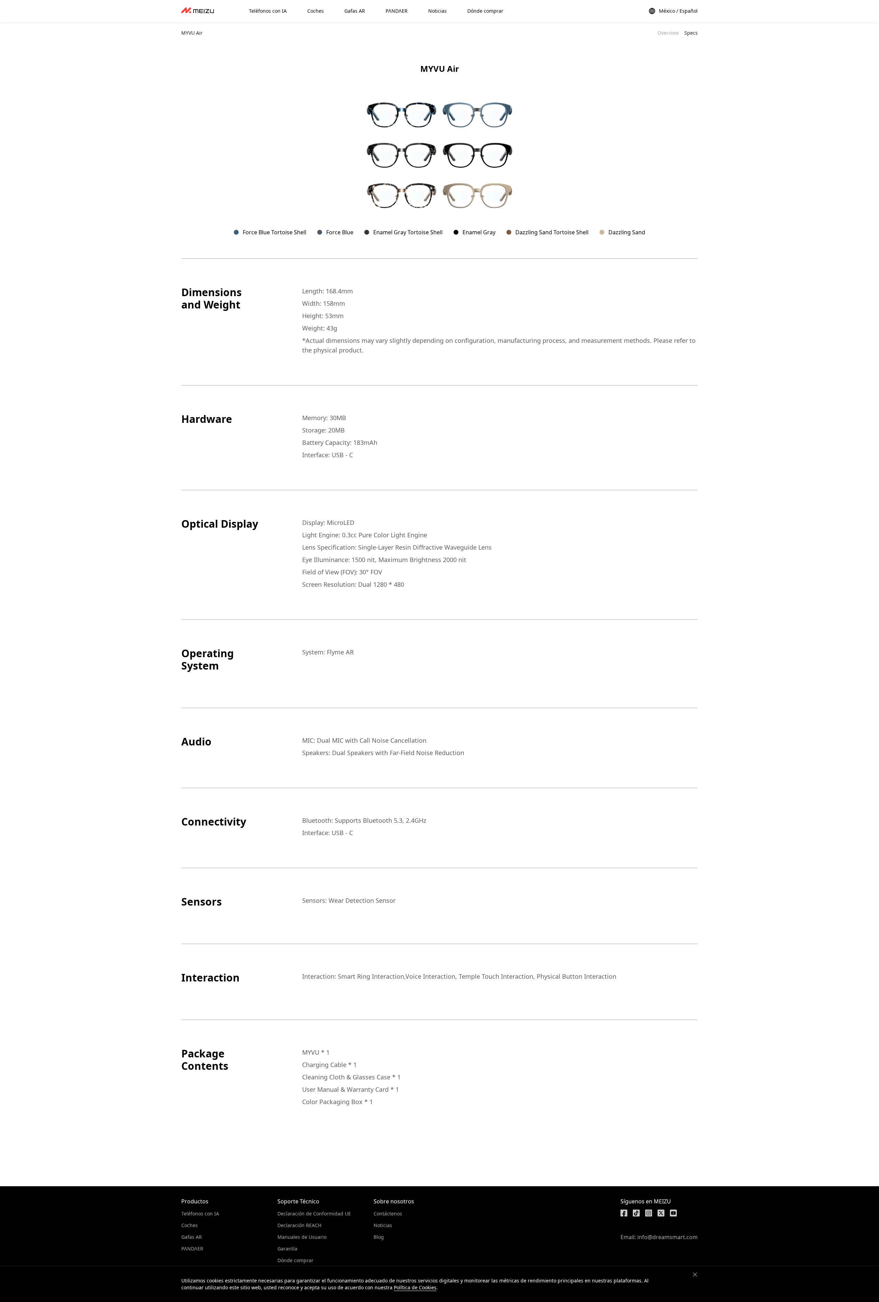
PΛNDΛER (192, 1248)
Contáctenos (388, 1213)
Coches (189, 1225)
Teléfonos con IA (200, 1213)
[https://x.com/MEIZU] (661, 1213)
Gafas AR (191, 1237)
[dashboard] (197, 11)
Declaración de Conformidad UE (314, 1213)
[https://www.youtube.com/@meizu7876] (673, 1213)
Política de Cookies (415, 1287)
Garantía (287, 1248)
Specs (691, 33)
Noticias (383, 1225)
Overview (668, 33)
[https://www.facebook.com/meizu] (623, 1213)
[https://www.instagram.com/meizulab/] (648, 1213)
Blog (379, 1237)
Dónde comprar (295, 1260)
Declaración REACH (299, 1225)
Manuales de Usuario (302, 1237)
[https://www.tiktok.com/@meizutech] (636, 1213)
